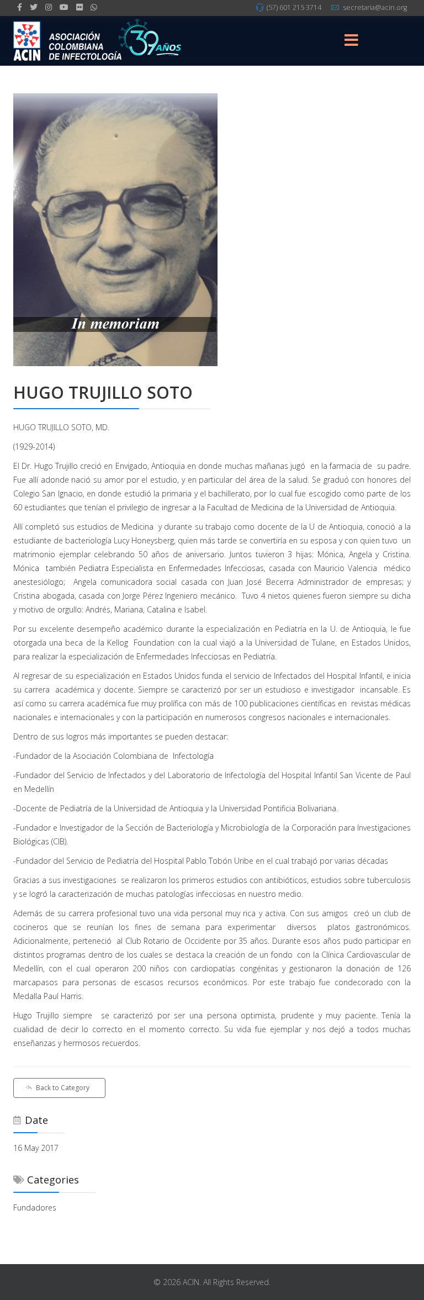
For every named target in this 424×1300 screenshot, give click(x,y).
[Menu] (352, 41)
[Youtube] (64, 7)
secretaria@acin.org (375, 7)
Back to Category (62, 1087)
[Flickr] (79, 7)
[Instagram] (48, 7)
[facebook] (19, 7)
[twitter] (34, 7)
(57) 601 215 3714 (294, 7)
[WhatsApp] (94, 7)
